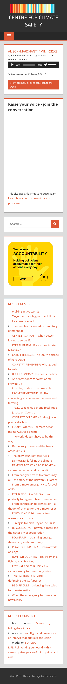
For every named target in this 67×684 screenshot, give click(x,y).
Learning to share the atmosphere (33, 388)
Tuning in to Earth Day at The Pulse (33, 523)
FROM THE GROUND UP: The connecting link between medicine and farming (32, 398)
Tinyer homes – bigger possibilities (33, 316)
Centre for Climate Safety (33, 20)
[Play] (12, 64)
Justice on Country (23, 412)
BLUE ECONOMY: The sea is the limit (35, 374)
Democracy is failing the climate (32, 460)
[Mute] (45, 64)
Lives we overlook (23, 321)
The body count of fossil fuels (30, 456)
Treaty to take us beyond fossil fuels (34, 407)
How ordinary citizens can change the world (31, 84)
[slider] (52, 64)
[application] (33, 65)
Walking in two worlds (25, 311)
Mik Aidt (42, 55)
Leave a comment (17, 59)
